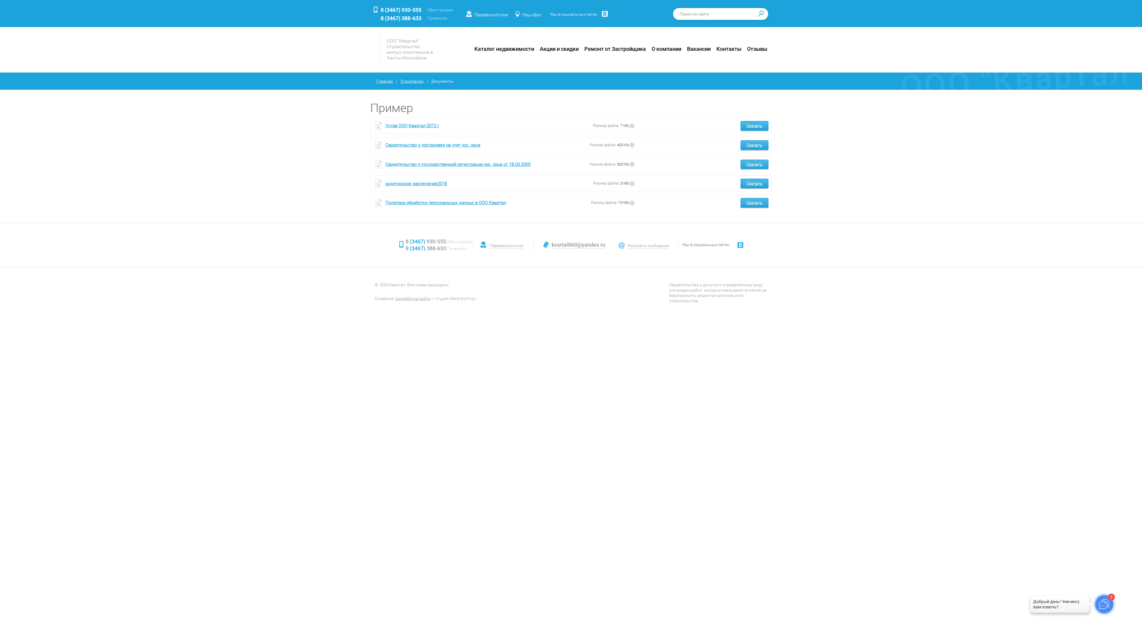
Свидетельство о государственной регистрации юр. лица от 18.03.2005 (458, 164)
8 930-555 (401, 10)
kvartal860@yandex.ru (578, 245)
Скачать (754, 125)
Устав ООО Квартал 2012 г (412, 125)
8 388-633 (401, 18)
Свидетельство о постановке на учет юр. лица (432, 145)
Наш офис (532, 14)
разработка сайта (412, 298)
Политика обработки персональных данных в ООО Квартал (445, 202)
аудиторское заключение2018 (416, 183)
